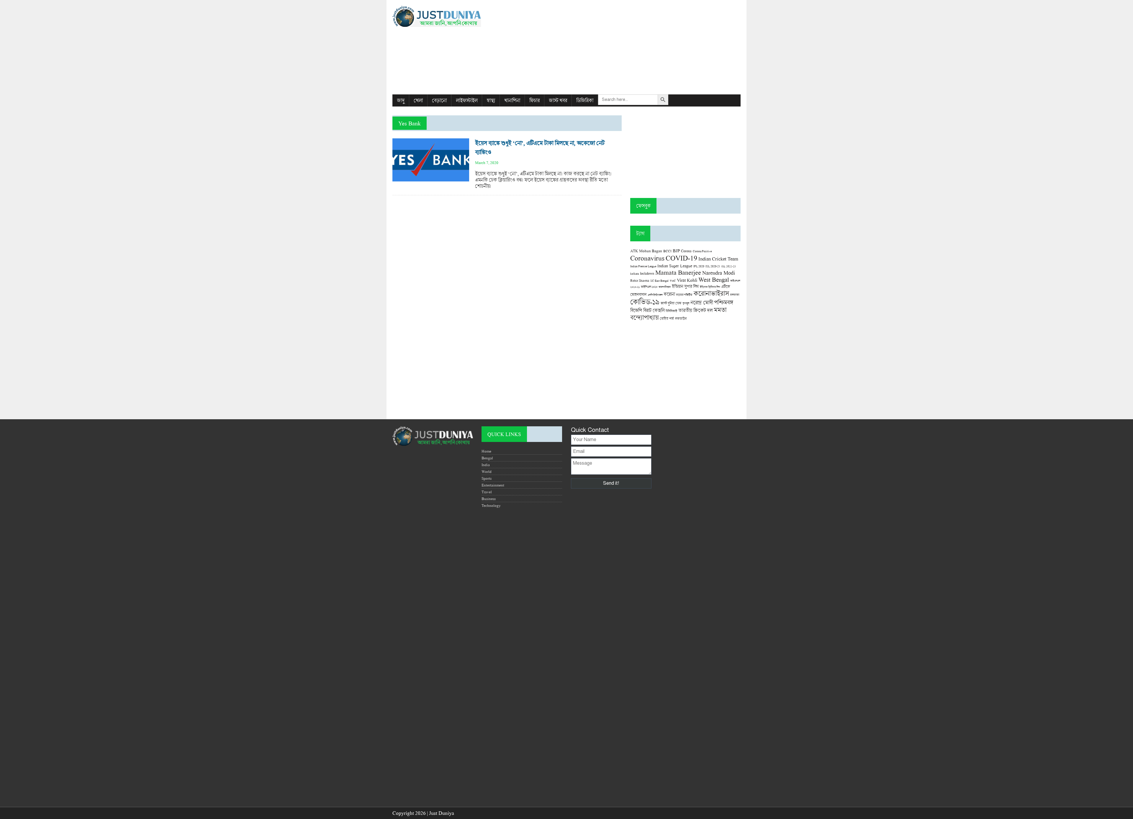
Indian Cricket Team (718, 258)
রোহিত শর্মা (667, 318)
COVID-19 (681, 257)
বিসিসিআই (671, 311)
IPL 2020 (698, 266)
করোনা (669, 294)
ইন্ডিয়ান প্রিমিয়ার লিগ (710, 287)
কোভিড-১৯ (644, 301)
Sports (487, 478)
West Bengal (713, 279)
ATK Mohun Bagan (646, 250)
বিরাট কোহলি (653, 310)
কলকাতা (734, 295)
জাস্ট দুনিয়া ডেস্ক (671, 303)
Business (489, 498)
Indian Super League (674, 265)
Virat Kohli (687, 280)
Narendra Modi (718, 272)
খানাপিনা (512, 100)
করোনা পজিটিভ (684, 295)
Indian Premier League (643, 266)
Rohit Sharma (639, 280)
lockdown (647, 273)
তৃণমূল (685, 303)
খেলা (418, 100)
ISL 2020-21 (712, 266)
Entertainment (493, 485)
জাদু (401, 100)
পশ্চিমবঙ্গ (723, 302)
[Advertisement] (626, 47)
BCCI (667, 251)
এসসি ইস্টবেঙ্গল (655, 295)
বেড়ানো (439, 100)
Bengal (487, 458)
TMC (673, 280)
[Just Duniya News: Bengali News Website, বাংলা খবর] (447, 16)
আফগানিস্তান (665, 287)
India (486, 464)
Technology (491, 505)
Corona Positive (702, 251)
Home (486, 451)
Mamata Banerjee (678, 272)
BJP (676, 250)
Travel (487, 491)
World (487, 471)
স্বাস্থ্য (491, 100)
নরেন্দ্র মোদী (701, 302)
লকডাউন (681, 318)
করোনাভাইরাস (711, 293)
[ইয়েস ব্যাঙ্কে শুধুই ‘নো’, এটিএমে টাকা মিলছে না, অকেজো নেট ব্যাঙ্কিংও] (430, 178)
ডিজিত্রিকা (584, 100)
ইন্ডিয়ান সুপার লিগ (685, 286)
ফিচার (534, 100)
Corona (686, 251)
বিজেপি (636, 310)
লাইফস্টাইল (466, 100)
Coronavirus (647, 258)
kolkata (634, 273)
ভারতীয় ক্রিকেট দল (695, 310)
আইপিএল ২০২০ (649, 287)
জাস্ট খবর (558, 100)
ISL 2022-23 (728, 266)
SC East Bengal (659, 280)
